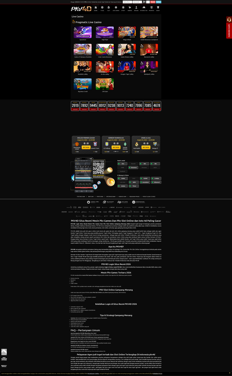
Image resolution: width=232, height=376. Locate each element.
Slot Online (132, 256)
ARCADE (136, 10)
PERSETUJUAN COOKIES (149, 196)
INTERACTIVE (143, 10)
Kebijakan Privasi (157, 373)
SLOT (108, 10)
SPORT (123, 10)
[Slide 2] (115, 151)
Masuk (153, 2)
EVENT (158, 10)
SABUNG (130, 10)
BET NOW (86, 147)
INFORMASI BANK (110, 196)
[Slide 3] (116, 151)
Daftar (159, 2)
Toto (114, 256)
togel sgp (135, 367)
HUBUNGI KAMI (122, 196)
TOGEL (102, 10)
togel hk (125, 367)
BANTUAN (91, 196)
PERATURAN (100, 196)
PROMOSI (151, 10)
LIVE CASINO (116, 10)
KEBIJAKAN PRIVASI (134, 196)
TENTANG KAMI (81, 196)
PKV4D (73, 224)
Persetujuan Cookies (93, 373)
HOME (95, 10)
